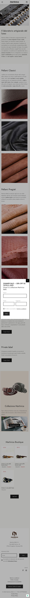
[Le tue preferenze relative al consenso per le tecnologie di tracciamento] (27, 595)
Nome (4, 301)
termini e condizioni (21, 309)
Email (5, 292)
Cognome (18, 301)
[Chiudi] (27, 280)
